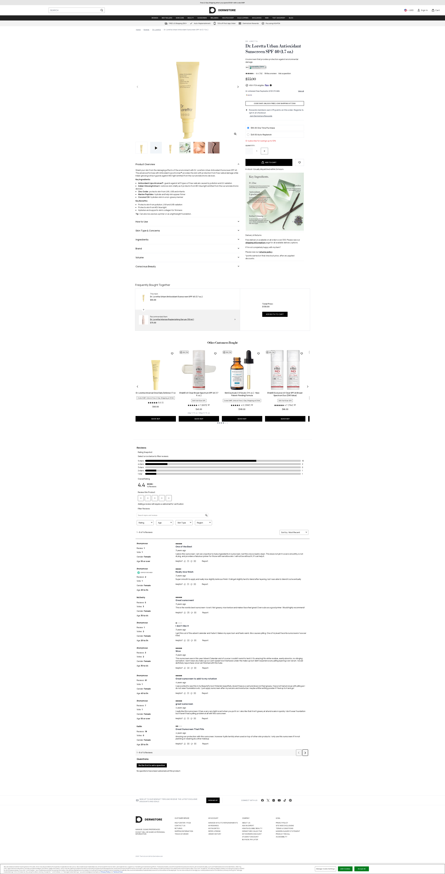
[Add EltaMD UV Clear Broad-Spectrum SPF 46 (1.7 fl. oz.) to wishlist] (215, 353)
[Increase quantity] (264, 151)
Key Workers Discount (252, 834)
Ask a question (284, 73)
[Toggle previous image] (137, 87)
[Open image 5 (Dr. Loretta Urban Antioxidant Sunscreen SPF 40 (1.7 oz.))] (214, 147)
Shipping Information (184, 831)
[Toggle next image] (238, 87)
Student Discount (250, 837)
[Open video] (156, 147)
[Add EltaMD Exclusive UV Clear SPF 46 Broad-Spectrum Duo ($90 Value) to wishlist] (301, 353)
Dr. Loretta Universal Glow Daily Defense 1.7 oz (156, 393)
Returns (178, 828)
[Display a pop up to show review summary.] (209, 405)
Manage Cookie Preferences (148, 829)
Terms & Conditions (284, 828)
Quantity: (250, 145)
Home (138, 30)
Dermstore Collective (252, 831)
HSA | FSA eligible (256, 85)
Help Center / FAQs (183, 823)
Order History (214, 834)
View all (301, 91)
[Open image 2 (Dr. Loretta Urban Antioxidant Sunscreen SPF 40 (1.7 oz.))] (170, 147)
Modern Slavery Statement (288, 831)
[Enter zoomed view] (235, 134)
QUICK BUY (155, 419)
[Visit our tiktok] (285, 800)
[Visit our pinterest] (290, 800)
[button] (274, 67)
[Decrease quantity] (249, 151)
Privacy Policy (282, 823)
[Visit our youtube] (279, 800)
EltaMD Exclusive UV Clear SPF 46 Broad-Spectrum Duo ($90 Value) (285, 394)
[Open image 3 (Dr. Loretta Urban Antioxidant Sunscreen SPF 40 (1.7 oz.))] (185, 147)
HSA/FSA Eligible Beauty (252, 828)
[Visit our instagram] (273, 800)
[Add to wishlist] (299, 162)
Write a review (270, 73)
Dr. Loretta (156, 30)
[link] (422, 10)
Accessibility (281, 837)
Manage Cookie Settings (325, 869)
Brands (146, 30)
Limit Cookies (345, 869)
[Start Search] (101, 10)
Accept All (361, 869)
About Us (246, 823)
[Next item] (308, 386)
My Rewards (213, 825)
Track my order (182, 834)
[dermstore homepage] (222, 10)
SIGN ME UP (213, 800)
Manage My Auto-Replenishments (223, 823)
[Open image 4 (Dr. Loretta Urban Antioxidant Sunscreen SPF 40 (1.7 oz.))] (199, 147)
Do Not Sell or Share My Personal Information (150, 833)
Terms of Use (118, 872)
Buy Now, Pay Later (250, 839)
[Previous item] (137, 386)
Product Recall (283, 834)
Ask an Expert (248, 825)
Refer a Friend (214, 831)
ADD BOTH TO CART (275, 314)
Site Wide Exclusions (285, 825)
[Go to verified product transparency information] (256, 67)
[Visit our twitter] (268, 800)
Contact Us (180, 825)
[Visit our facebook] (262, 800)
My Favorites (213, 828)
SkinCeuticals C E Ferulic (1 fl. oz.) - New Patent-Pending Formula (242, 394)
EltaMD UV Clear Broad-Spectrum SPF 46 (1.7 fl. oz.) (198, 394)
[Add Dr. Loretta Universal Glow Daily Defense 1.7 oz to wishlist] (172, 353)
